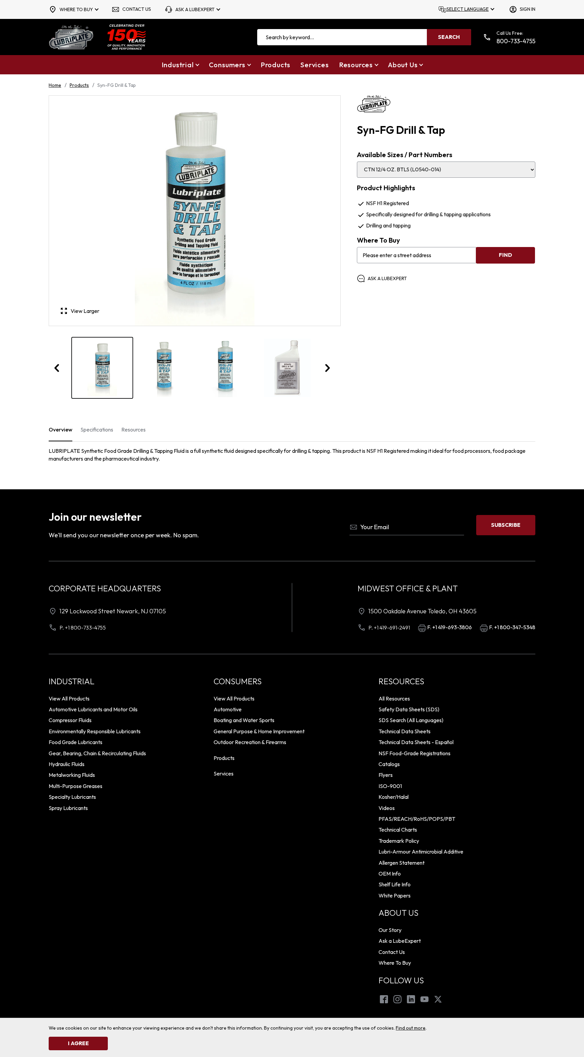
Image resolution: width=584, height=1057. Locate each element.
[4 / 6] (287, 368)
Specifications (96, 429)
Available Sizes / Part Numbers (404, 154)
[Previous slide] (57, 368)
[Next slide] (327, 368)
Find (505, 254)
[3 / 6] (226, 368)
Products (79, 85)
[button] (180, 64)
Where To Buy (378, 240)
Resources (133, 429)
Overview (60, 429)
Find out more (410, 1028)
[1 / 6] (102, 368)
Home (55, 85)
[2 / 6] (164, 368)
